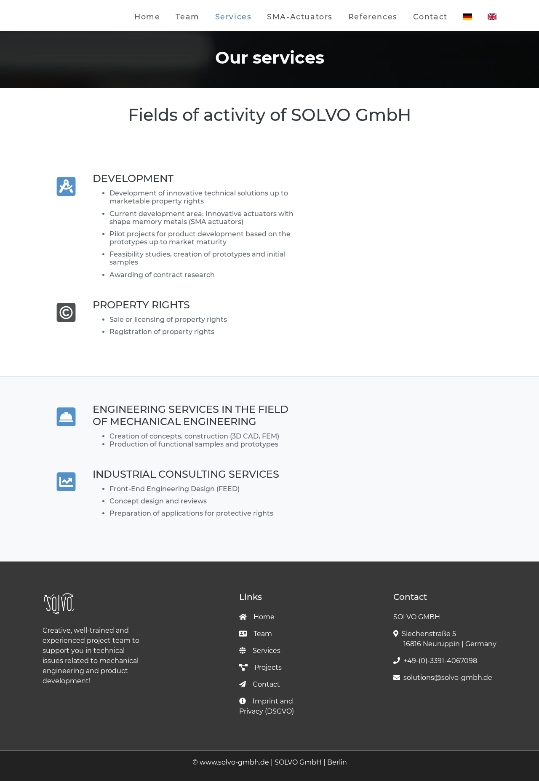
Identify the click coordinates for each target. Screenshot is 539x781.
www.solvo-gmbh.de (234, 762)
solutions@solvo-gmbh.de (447, 678)
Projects (268, 667)
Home (147, 16)
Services (233, 16)
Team (187, 16)
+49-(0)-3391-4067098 (440, 661)
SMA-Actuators (300, 16)
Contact (430, 16)
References (373, 16)
